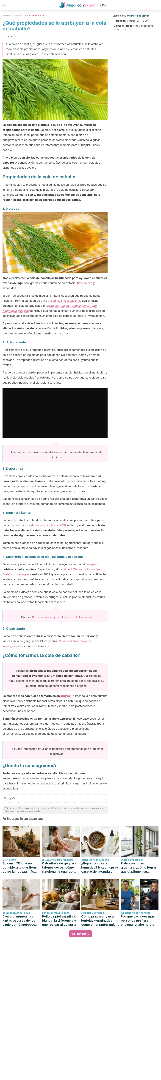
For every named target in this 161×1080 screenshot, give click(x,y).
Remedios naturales (12, 15)
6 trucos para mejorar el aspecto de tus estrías (62, 617)
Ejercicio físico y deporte (135, 913)
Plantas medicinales (35, 15)
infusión (66, 696)
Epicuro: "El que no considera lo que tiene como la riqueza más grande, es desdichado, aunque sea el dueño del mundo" (21, 867)
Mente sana (9, 860)
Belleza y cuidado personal (57, 860)
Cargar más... (80, 933)
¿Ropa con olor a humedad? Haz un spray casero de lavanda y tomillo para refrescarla (99, 867)
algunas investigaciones (65, 300)
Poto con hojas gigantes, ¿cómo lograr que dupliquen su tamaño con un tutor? (138, 867)
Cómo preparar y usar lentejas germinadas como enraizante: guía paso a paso (98, 921)
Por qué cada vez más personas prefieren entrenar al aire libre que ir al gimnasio (139, 921)
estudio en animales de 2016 (47, 525)
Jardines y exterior (132, 860)
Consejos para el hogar (95, 860)
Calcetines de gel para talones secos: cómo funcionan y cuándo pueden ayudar (59, 867)
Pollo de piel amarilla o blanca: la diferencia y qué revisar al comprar (59, 920)
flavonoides (84, 283)
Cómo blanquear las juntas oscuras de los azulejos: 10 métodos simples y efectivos (19, 921)
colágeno (92, 564)
